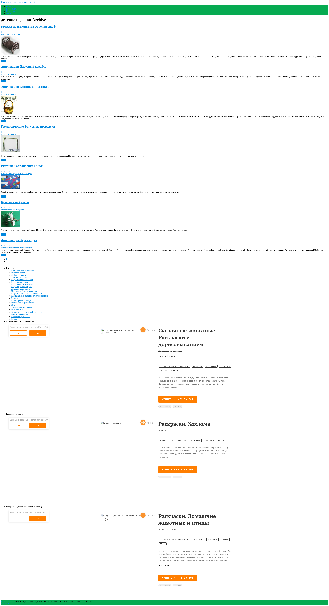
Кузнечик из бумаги (15, 202)
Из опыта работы (8, 74)
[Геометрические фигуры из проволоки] (164, 144)
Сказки (14, 305)
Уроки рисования (19, 277)
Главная (9, 6)
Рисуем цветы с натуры (21, 286)
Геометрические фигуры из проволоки (28, 126)
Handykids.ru (6, 601)
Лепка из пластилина (10, 34)
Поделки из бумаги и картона (24, 291)
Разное (14, 319)
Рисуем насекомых (19, 282)
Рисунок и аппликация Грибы (22, 165)
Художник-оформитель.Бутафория (26, 312)
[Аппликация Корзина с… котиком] (164, 105)
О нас (8, 13)
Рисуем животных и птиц (22, 280)
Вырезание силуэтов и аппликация (16, 173)
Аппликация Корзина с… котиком (25, 86)
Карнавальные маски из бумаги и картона (29, 296)
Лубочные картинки (20, 275)
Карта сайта (11, 9)
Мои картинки (17, 310)
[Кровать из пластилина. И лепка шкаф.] (164, 45)
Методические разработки (22, 270)
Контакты (10, 11)
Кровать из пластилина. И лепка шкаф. (28, 26)
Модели (14, 298)
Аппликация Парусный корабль (23, 66)
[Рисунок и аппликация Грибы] (164, 182)
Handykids (5, 32)
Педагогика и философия (22, 303)
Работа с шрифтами (19, 314)
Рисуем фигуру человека (22, 284)
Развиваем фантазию (20, 317)
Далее (3, 61)
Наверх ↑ (5, 604)
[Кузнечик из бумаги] (164, 219)
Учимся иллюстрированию (23, 307)
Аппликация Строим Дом (19, 240)
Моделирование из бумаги (12, 210)
